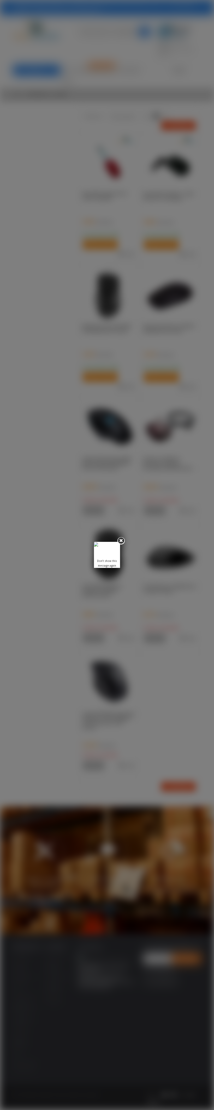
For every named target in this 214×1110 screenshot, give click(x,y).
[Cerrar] (121, 540)
